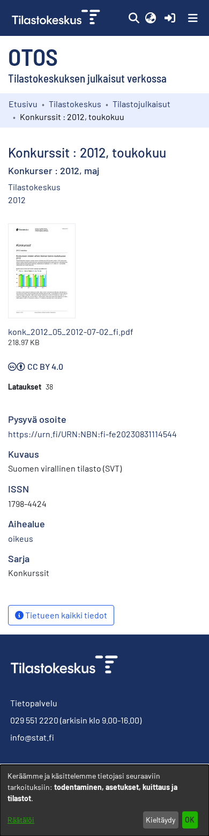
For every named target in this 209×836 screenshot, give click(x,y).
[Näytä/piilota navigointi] (193, 18)
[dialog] (104, 800)
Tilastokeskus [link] (75, 104)
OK (190, 819)
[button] (133, 18)
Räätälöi (21, 819)
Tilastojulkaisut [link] (141, 104)
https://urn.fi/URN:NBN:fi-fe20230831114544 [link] (92, 434)
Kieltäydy (160, 819)
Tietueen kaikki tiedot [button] (65, 615)
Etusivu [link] (23, 104)
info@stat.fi (32, 737)
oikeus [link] (20, 538)
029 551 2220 (34, 720)
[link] (57, 18)
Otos (33, 56)
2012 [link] (17, 200)
